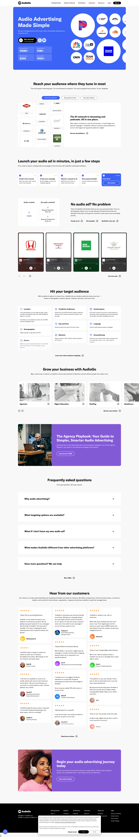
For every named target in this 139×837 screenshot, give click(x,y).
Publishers (66, 813)
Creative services (102, 816)
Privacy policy (114, 818)
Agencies (86, 813)
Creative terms (115, 816)
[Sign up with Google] (40, 40)
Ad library (100, 813)
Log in (109, 3)
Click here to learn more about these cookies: (65, 822)
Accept (83, 832)
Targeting (75, 813)
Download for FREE (65, 454)
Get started (111, 183)
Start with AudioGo (65, 779)
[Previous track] (26, 268)
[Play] (30, 268)
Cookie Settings (115, 821)
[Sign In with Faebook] (44, 40)
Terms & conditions (116, 813)
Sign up (117, 3)
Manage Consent (72, 832)
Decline (94, 832)
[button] (19, 411)
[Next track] (35, 268)
